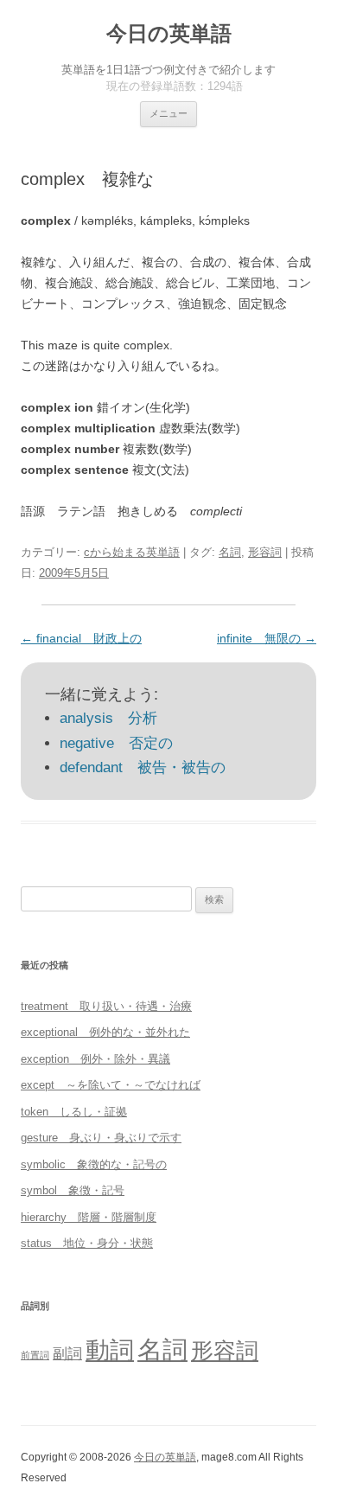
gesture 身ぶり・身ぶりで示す (101, 1137)
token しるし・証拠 (74, 1111)
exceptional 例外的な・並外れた (105, 1032)
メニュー (168, 113)
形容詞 (265, 552)
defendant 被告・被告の (143, 767)
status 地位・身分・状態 (87, 1243)
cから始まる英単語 (132, 552)
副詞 (67, 1353)
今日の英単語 (169, 33)
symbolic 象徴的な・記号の (94, 1164)
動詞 (110, 1350)
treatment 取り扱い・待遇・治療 (106, 1006)
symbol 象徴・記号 (72, 1190)
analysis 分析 (108, 718)
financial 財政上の (81, 638)
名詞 (230, 552)
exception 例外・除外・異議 (95, 1058)
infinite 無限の (266, 638)
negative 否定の (116, 743)
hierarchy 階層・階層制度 (88, 1217)
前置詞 (35, 1355)
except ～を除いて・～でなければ (110, 1084)
